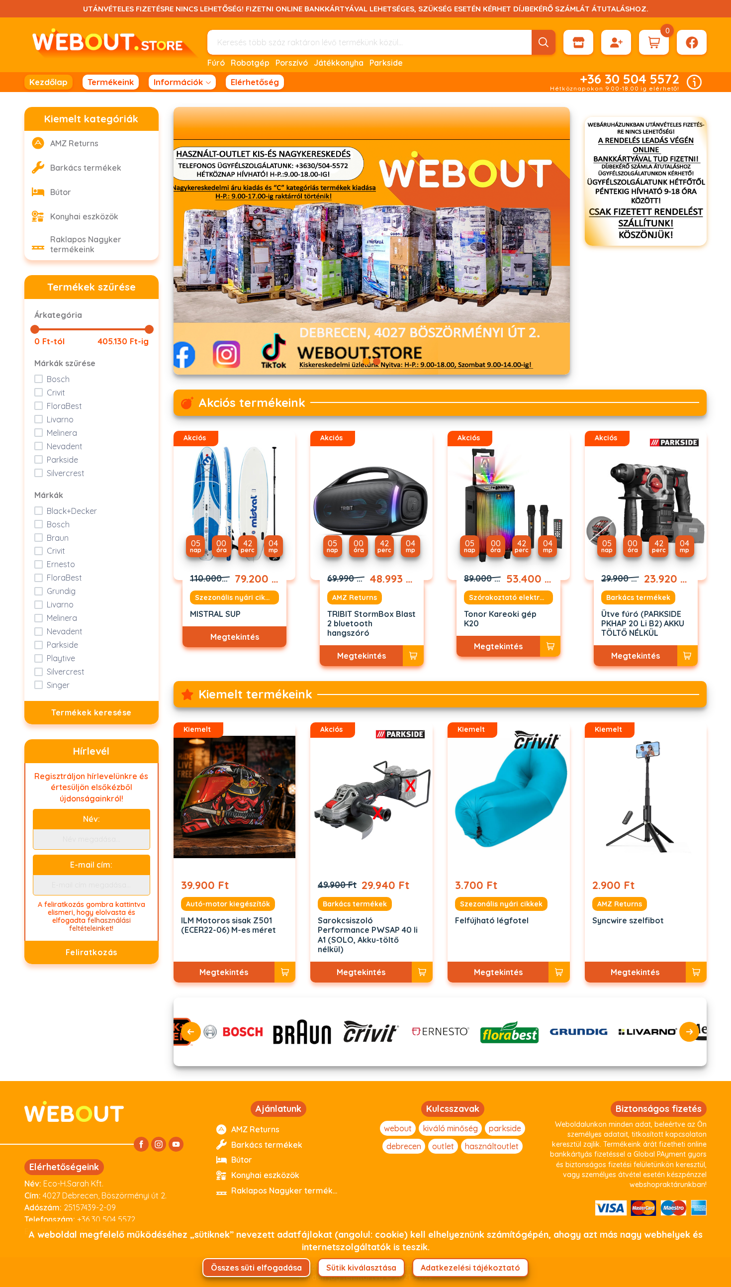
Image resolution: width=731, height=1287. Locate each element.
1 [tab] (366, 361)
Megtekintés (234, 637)
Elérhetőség (255, 82)
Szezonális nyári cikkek (236, 597)
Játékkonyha (339, 63)
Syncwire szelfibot (628, 920)
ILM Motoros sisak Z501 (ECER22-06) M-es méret (228, 925)
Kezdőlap (48, 82)
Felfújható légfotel (492, 920)
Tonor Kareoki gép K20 (500, 618)
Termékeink (111, 82)
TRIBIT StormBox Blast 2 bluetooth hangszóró (371, 623)
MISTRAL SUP (215, 614)
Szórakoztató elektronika (511, 597)
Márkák (48, 495)
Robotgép (250, 63)
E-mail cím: (91, 865)
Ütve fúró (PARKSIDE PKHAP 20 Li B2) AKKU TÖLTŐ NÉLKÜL (642, 623)
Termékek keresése (91, 712)
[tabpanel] (372, 241)
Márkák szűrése (64, 363)
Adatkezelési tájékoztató (470, 1268)
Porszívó (291, 63)
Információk (178, 82)
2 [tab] (376, 361)
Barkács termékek (638, 597)
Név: (91, 819)
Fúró (216, 63)
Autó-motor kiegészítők (228, 903)
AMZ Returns (354, 597)
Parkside (386, 63)
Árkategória (58, 315)
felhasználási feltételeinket (100, 924)
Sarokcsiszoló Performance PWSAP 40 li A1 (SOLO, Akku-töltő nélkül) (368, 935)
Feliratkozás (91, 952)
